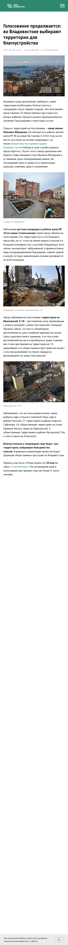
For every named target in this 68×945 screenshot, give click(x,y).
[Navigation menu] (62, 5)
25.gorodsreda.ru (19, 466)
